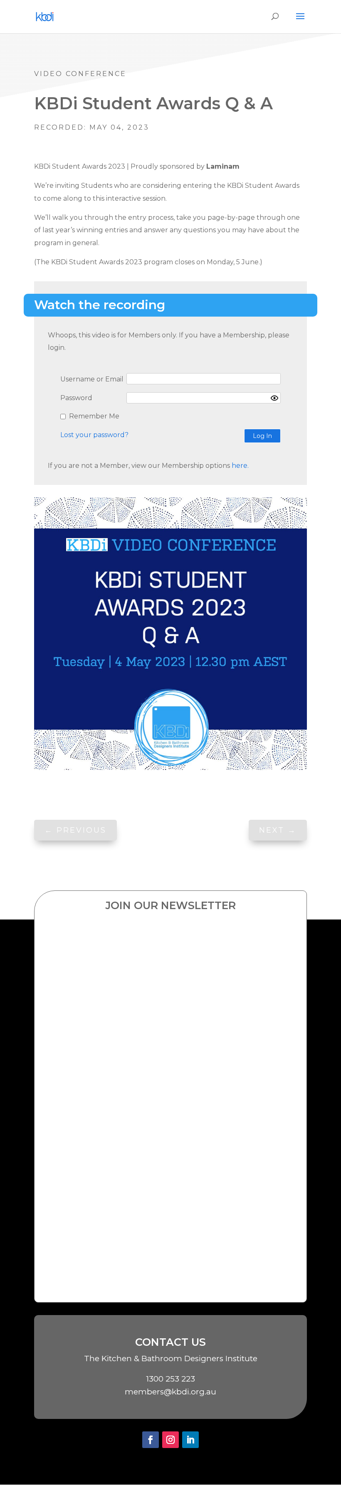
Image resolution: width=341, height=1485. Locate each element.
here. (239, 466)
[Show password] (274, 398)
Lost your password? (94, 435)
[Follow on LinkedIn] (190, 1439)
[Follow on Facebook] (150, 1439)
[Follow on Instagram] (170, 1439)
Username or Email (92, 379)
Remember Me (94, 416)
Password (76, 398)
